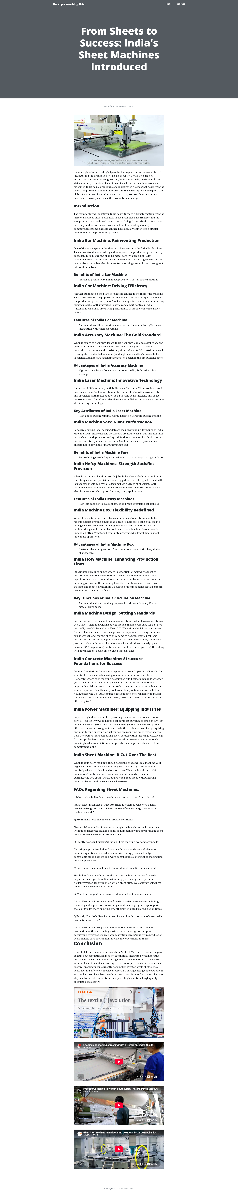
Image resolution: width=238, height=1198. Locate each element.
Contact (181, 4)
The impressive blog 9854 (68, 4)
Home (169, 4)
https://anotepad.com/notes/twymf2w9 (110, 532)
